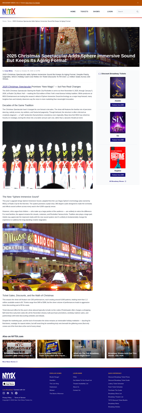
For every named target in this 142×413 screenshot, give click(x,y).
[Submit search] (137, 11)
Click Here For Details (32, 3)
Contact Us (76, 390)
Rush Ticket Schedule (115, 387)
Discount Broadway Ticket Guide (119, 380)
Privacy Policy (7, 397)
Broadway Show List (115, 393)
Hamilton (52, 380)
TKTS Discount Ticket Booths (117, 400)
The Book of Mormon (57, 393)
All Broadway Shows (116, 181)
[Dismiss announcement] (138, 3)
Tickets (84, 11)
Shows (96, 11)
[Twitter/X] (12, 393)
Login (110, 11)
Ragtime (118, 171)
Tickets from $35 (118, 140)
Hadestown (53, 387)
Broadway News (113, 403)
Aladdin (118, 101)
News (9, 21)
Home (73, 11)
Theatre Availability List (80, 383)
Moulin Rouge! (54, 377)
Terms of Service (19, 397)
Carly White (9, 71)
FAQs (75, 377)
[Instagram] (3, 393)
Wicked (52, 390)
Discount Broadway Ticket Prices (119, 377)
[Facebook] (8, 393)
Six (118, 136)
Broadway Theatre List (115, 397)
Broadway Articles (114, 407)
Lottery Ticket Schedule (116, 383)
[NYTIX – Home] (8, 11)
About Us (76, 387)
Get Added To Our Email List (82, 380)
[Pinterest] (16, 393)
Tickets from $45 (118, 105)
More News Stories (9, 362)
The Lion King (54, 383)
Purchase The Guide (115, 390)
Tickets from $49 (118, 175)
